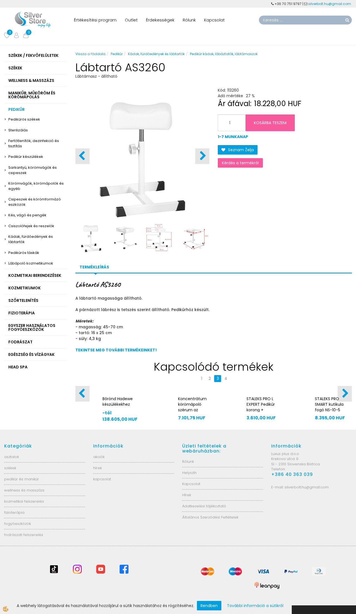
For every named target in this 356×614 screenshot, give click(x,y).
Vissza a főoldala (90, 54)
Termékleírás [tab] (94, 267)
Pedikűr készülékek (25, 156)
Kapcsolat (214, 20)
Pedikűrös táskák (23, 252)
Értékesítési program (95, 20)
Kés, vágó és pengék (27, 215)
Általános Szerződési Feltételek (210, 517)
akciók (99, 456)
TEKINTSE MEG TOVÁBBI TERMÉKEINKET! (116, 350)
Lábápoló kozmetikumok (30, 263)
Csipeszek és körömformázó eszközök (34, 202)
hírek (97, 468)
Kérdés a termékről (240, 163)
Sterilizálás (18, 130)
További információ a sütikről (255, 605)
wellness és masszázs (24, 490)
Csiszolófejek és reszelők (31, 226)
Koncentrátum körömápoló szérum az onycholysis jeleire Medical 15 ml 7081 (192, 412)
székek (10, 468)
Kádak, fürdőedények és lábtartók (30, 239)
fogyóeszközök (17, 523)
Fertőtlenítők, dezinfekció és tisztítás (33, 143)
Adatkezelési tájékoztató (204, 506)
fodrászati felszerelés (23, 534)
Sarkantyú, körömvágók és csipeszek (32, 170)
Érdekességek (160, 20)
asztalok (11, 456)
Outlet (131, 20)
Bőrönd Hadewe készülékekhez (118, 401)
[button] (202, 156)
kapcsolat (102, 479)
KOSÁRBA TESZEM (270, 123)
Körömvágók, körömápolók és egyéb (36, 186)
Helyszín (189, 472)
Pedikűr (117, 54)
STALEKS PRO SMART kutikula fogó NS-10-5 (329, 404)
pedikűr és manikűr (21, 479)
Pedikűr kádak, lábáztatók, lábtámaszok (224, 54)
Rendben (209, 605)
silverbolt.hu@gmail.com (330, 3)
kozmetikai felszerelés (24, 501)
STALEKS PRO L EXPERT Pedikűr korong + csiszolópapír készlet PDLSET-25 (261, 412)
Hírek (186, 495)
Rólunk (189, 20)
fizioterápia (14, 512)
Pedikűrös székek (24, 119)
